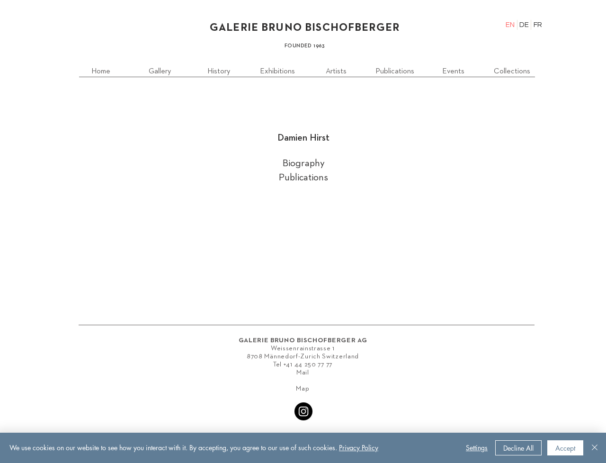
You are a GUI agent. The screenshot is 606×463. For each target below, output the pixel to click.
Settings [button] (477, 447)
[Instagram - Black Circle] (303, 411)
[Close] (594, 447)
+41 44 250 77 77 (308, 364)
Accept (565, 448)
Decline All (518, 448)
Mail (302, 372)
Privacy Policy (358, 447)
